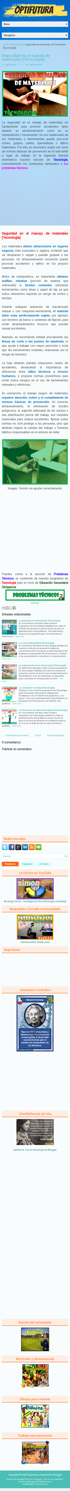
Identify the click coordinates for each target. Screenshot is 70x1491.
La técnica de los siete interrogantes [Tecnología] (43, 710)
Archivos (44, 864)
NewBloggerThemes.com (35, 1484)
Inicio (6, 44)
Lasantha (58, 1479)
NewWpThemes (25, 1479)
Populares (10, 864)
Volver (35, 603)
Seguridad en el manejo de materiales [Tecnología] (26, 57)
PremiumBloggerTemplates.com (35, 1481)
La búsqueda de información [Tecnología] (39, 620)
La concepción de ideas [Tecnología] (37, 687)
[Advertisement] (35, 200)
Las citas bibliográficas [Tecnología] (36, 643)
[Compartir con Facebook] (14, 608)
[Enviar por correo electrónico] (3, 608)
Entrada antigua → (57, 735)
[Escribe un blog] (7, 608)
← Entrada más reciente (16, 735)
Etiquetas (27, 864)
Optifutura (10, 64)
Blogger (52, 1149)
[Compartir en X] (11, 608)
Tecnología (17, 44)
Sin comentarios (33, 64)
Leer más (19, 636)
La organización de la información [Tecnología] (42, 665)
